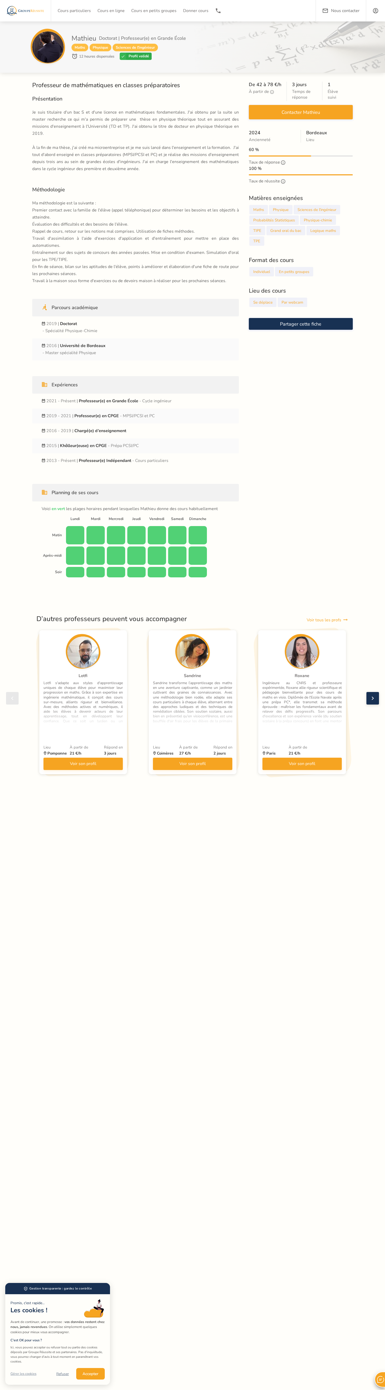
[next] (372, 698)
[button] (375, 10)
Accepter (90, 1373)
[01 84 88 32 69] (218, 11)
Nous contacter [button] (345, 11)
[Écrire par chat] (380, 1379)
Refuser (62, 1373)
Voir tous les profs (324, 620)
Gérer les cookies (23, 1373)
